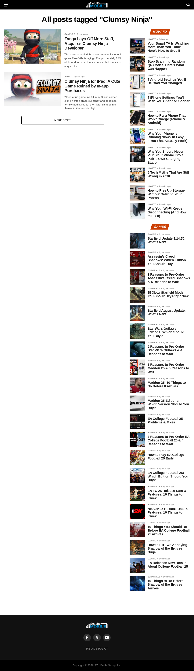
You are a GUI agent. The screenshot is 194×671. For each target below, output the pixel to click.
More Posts (63, 120)
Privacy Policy (97, 648)
